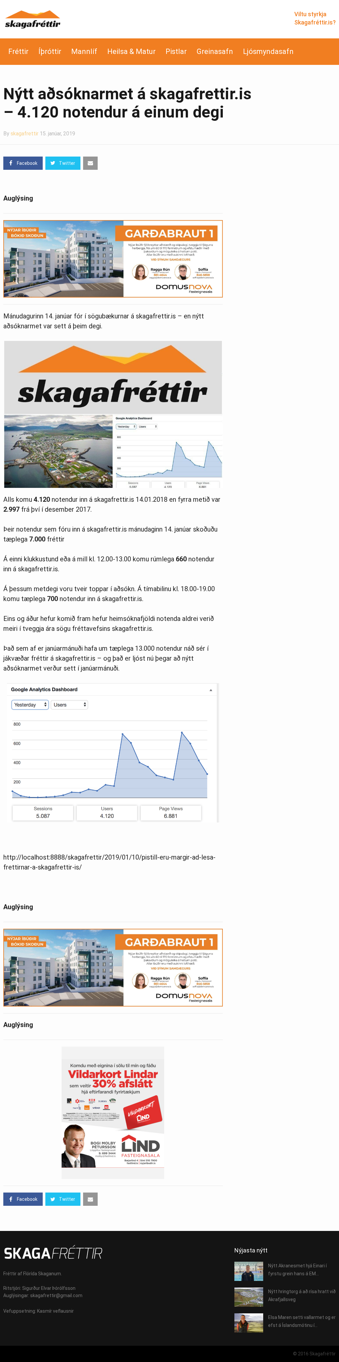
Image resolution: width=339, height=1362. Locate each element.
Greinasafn (215, 51)
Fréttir (18, 51)
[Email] (90, 163)
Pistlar (176, 51)
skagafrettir (24, 133)
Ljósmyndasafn (268, 51)
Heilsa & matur (131, 51)
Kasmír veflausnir (55, 1311)
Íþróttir (49, 51)
